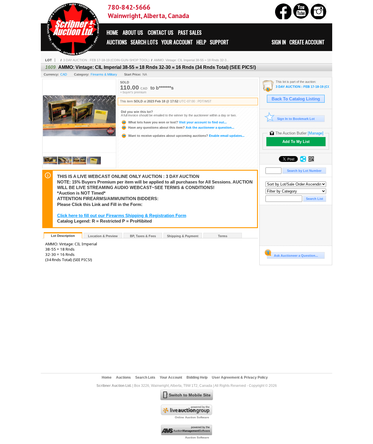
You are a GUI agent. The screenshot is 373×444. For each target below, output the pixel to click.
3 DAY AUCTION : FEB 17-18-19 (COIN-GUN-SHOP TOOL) (106, 60)
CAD (63, 74)
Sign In (279, 42)
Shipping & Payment (182, 236)
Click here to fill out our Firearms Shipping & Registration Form (121, 215)
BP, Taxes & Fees (143, 236)
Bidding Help (196, 377)
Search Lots (144, 42)
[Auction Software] (186, 434)
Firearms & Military (104, 74)
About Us (133, 32)
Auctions (117, 42)
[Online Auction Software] (186, 414)
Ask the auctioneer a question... (181, 127)
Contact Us (160, 32)
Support (219, 42)
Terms (222, 236)
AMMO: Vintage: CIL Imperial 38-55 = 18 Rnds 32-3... (191, 60)
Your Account (177, 42)
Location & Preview (103, 236)
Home (112, 32)
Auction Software (197, 437)
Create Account (307, 42)
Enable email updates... (186, 135)
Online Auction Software (192, 417)
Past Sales (190, 32)
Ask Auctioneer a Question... (296, 255)
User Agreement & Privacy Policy (240, 377)
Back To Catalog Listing (296, 99)
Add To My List (295, 141)
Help (201, 42)
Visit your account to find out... (177, 122)
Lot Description (63, 235)
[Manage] (316, 133)
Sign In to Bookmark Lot (296, 118)
